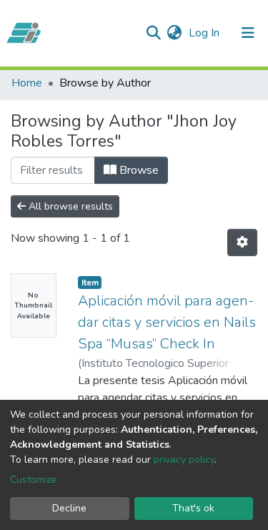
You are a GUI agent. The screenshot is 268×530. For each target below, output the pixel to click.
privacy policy (184, 459)
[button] (174, 32)
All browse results (69, 206)
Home (26, 83)
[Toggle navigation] (248, 33)
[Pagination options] (242, 242)
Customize (33, 479)
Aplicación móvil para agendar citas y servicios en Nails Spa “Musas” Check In (167, 322)
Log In (205, 33)
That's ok (193, 508)
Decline (69, 508)
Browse (137, 170)
